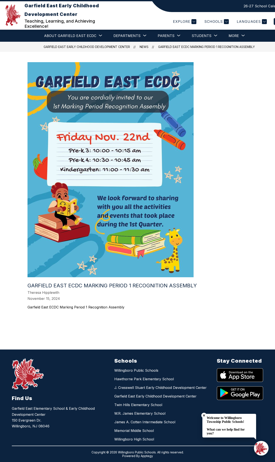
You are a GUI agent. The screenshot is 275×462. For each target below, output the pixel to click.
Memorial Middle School (134, 430)
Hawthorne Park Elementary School (144, 379)
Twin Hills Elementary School (138, 405)
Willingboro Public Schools (136, 370)
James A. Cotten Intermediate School (144, 422)
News (144, 47)
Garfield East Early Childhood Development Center (87, 47)
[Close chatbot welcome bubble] (204, 415)
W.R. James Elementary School (139, 413)
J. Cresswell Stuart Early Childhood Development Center (160, 387)
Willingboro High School (134, 439)
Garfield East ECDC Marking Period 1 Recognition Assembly (206, 47)
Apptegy (147, 456)
